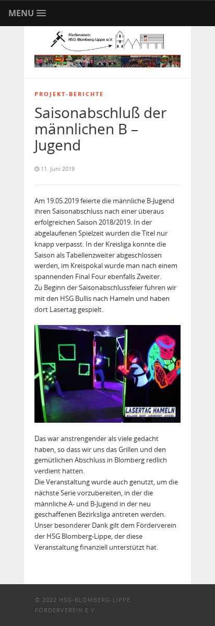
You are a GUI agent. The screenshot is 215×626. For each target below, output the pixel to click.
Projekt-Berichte (69, 94)
